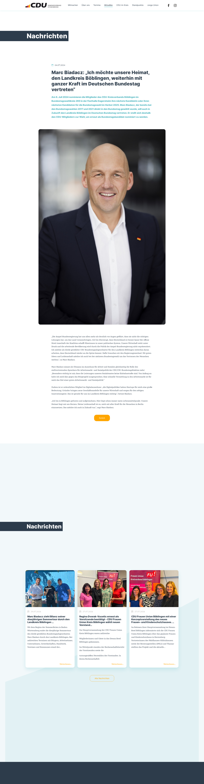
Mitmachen (73, 5)
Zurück (102, 418)
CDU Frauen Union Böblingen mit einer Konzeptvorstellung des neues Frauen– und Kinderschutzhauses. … (153, 619)
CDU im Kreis (122, 5)
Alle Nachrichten (102, 678)
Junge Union (152, 5)
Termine (96, 5)
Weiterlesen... (66, 664)
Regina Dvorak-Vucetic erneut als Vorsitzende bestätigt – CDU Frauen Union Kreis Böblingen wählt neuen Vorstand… (100, 620)
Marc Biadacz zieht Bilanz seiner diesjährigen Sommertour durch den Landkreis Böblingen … (48, 619)
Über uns (86, 5)
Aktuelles (108, 5)
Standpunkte (137, 5)
